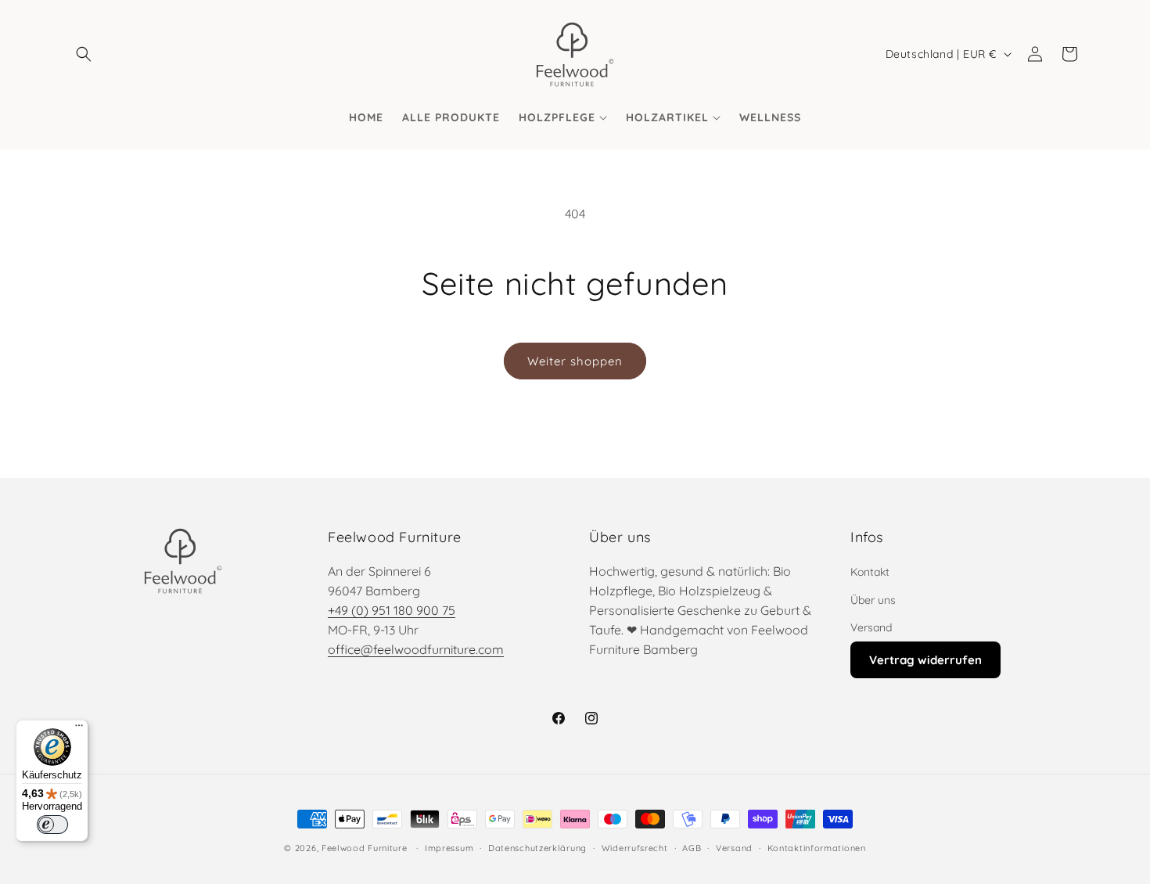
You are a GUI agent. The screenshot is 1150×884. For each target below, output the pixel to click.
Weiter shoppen (575, 361)
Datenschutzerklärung (537, 848)
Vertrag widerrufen (925, 659)
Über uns (873, 600)
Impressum (449, 848)
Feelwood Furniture (365, 848)
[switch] (52, 824)
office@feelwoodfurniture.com (416, 649)
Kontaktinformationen (816, 848)
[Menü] (79, 729)
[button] (83, 54)
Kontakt (869, 572)
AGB (691, 848)
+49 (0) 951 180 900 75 (391, 610)
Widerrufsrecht (635, 848)
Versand (871, 627)
